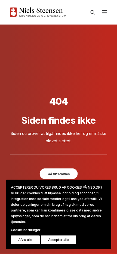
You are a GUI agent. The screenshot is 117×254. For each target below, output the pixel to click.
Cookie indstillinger (26, 230)
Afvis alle (25, 240)
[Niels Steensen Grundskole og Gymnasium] (58, 12)
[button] (104, 12)
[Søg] (90, 12)
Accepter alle (58, 240)
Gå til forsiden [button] (59, 174)
